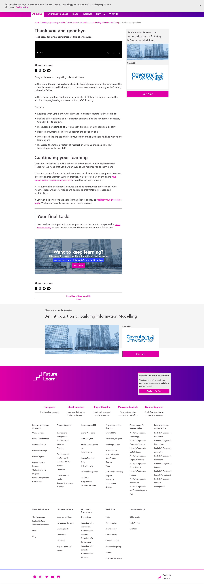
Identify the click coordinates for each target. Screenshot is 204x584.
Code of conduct (112, 540)
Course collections (88, 485)
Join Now (148, 93)
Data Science (86, 452)
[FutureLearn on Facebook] (35, 577)
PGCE (108, 466)
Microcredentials (39, 444)
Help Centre (135, 523)
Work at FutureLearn (40, 524)
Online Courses (38, 433)
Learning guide (63, 529)
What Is (113, 13)
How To (100, 13)
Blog (34, 536)
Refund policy (111, 529)
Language (61, 469)
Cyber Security (87, 466)
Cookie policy (111, 534)
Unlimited (61, 540)
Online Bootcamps (39, 450)
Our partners (86, 517)
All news (37, 13)
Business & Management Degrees (111, 483)
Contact (133, 529)
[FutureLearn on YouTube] (52, 577)
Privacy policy (111, 523)
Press (75, 13)
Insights (87, 13)
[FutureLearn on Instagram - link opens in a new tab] (41, 577)
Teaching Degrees (113, 444)
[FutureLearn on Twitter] (47, 577)
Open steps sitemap (114, 558)
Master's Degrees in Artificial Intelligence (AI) (138, 490)
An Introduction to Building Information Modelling (99, 22)
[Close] (200, 5)
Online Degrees (38, 456)
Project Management (89, 472)
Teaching (60, 448)
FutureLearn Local (57, 13)
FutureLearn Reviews (65, 523)
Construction (72, 22)
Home (37, 22)
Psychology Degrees (114, 438)
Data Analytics (87, 438)
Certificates (61, 534)
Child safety (135, 517)
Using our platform (64, 517)
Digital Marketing (88, 433)
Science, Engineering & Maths (53, 22)
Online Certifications (40, 438)
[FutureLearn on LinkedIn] (58, 577)
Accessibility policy (113, 546)
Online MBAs (111, 433)
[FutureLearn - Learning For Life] (164, 576)
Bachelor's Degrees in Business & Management (162, 483)
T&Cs (108, 517)
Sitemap (109, 552)
